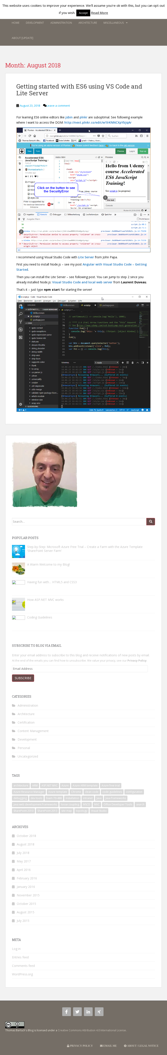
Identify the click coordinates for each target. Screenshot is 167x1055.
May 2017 (24, 861)
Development (35, 23)
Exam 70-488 (54, 798)
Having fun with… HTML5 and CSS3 (52, 582)
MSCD (86, 804)
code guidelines (112, 792)
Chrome (76, 792)
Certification (26, 722)
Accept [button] (83, 13)
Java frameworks (115, 798)
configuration (134, 792)
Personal (24, 748)
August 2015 (25, 912)
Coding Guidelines (39, 617)
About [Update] (22, 38)
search (140, 804)
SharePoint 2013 (47, 811)
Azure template (57, 792)
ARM (35, 785)
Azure (65, 785)
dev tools (36, 798)
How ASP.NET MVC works (45, 600)
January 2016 (26, 887)
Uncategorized (28, 756)
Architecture (87, 23)
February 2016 (27, 878)
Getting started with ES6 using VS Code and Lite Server (79, 89)
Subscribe (23, 678)
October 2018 (26, 836)
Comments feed (23, 966)
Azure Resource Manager (28, 792)
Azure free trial (111, 785)
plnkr (83, 117)
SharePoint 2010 (23, 811)
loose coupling (70, 804)
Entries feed (20, 957)
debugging (20, 798)
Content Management (33, 731)
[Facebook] (66, 1011)
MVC (97, 804)
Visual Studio (99, 811)
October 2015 (26, 904)
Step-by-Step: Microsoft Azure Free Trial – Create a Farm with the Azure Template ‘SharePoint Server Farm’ (85, 549)
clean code (92, 792)
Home (15, 23)
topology (81, 811)
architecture (20, 785)
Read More (99, 12)
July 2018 (23, 853)
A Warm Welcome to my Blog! (48, 564)
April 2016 (24, 870)
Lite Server (86, 257)
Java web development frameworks (35, 804)
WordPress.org (22, 974)
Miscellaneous (114, 23)
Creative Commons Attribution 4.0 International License (92, 1030)
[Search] (150, 521)
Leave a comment (58, 106)
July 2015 (23, 921)
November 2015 (28, 895)
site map (66, 811)
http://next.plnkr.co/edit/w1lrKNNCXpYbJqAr (98, 122)
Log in (16, 949)
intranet (88, 798)
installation (72, 798)
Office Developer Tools (118, 804)
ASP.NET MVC (50, 785)
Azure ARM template (85, 785)
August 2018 (25, 844)
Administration (61, 23)
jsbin (69, 117)
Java (99, 798)
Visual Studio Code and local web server (82, 282)
